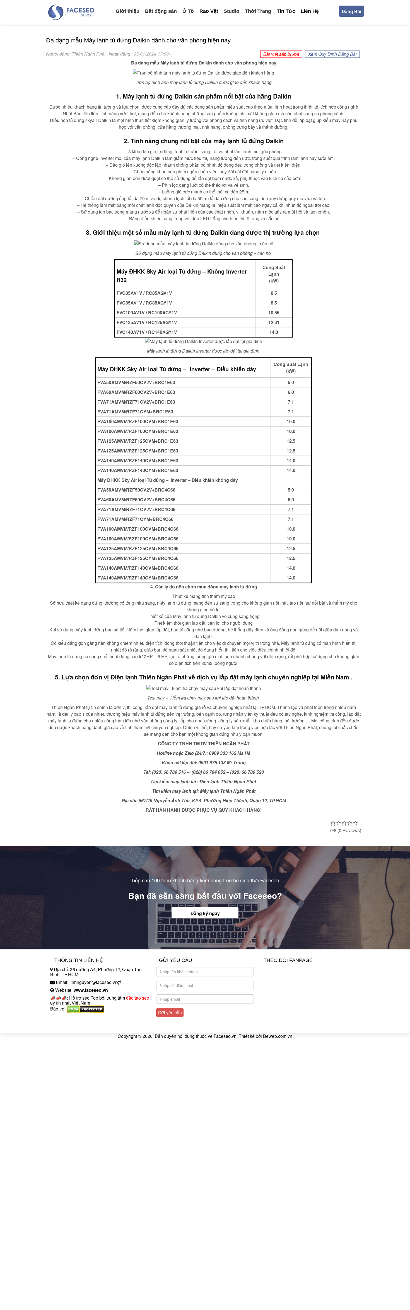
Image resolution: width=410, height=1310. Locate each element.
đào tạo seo (137, 998)
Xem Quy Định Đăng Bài (332, 54)
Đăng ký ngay (205, 913)
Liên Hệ (310, 11)
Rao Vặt (208, 11)
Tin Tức (286, 11)
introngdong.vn (65, 1018)
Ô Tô (188, 11)
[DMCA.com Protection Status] (85, 1008)
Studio (231, 11)
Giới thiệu (127, 11)
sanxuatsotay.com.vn (70, 1026)
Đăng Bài (351, 11)
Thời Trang (258, 11)
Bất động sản (161, 11)
